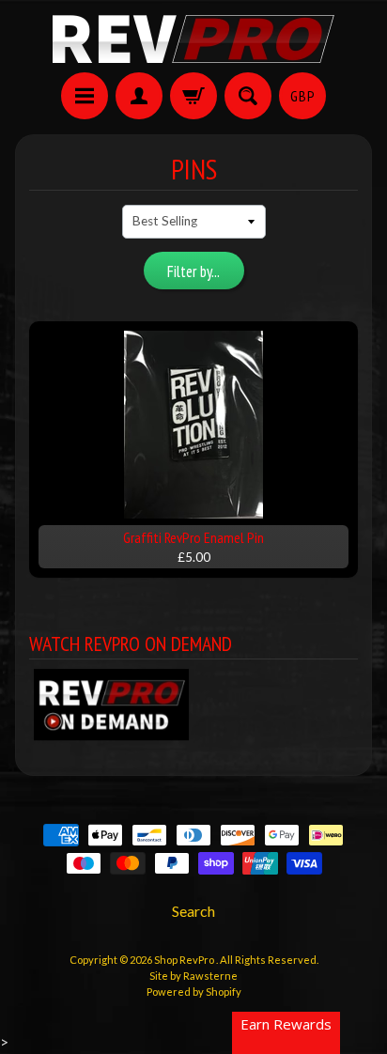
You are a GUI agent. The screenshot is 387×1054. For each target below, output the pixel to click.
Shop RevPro (185, 959)
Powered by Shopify (194, 991)
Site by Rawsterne (193, 975)
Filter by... (193, 271)
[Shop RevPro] (193, 39)
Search (193, 911)
